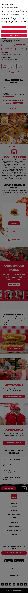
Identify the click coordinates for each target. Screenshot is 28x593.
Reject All (14, 31)
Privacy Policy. (22, 24)
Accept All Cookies (14, 35)
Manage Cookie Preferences (14, 27)
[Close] (26, 2)
